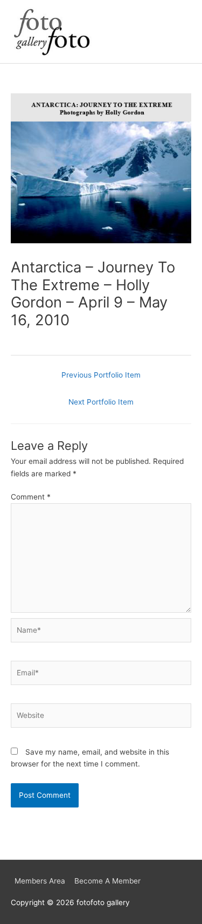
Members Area (40, 881)
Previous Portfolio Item (101, 375)
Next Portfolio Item (101, 402)
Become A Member (107, 881)
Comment (31, 496)
